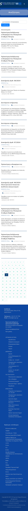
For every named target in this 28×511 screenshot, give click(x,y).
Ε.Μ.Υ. (7, 476)
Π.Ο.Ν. (7, 445)
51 (6, 284)
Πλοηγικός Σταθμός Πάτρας (8, 47)
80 (10, 297)
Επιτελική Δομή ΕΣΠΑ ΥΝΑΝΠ (13, 435)
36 (3, 278)
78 (2, 297)
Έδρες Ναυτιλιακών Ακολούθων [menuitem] (13, 405)
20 (20, 268)
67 (14, 290)
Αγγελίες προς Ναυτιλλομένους (14, 474)
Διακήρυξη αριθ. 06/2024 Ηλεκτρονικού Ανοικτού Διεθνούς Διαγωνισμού (10, 185)
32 (13, 274)
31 (10, 274)
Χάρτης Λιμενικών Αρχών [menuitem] (15, 412)
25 (13, 271)
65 (6, 290)
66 (10, 290)
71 (2, 293)
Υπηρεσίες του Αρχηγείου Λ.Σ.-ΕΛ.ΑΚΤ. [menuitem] (15, 391)
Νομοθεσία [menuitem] (11, 386)
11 (12, 265)
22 (2, 271)
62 (21, 287)
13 (19, 265)
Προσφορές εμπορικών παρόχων (14, 484)
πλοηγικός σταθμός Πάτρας (8, 71)
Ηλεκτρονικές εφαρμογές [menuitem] (15, 376)
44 (6, 281)
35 (25, 274)
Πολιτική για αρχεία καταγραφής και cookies (14, 326)
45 (10, 281)
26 (17, 271)
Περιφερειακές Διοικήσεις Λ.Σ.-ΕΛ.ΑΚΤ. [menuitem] (15, 363)
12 (15, 265)
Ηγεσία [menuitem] (10, 353)
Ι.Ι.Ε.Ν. (7, 443)
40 (17, 278)
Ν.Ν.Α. (7, 472)
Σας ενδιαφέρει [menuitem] (12, 379)
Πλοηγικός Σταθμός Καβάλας (9, 225)
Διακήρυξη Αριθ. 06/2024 (8, 199)
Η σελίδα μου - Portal (11, 433)
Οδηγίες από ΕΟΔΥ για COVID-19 (14, 478)
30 (6, 274)
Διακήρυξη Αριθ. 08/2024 (11, 80)
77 (24, 293)
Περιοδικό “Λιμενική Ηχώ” (12, 467)
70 (25, 290)
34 (21, 274)
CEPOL (7, 458)
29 (2, 274)
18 (13, 268)
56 (25, 284)
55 (21, 284)
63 (25, 287)
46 (14, 281)
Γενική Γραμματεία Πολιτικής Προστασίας (13, 481)
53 (13, 284)
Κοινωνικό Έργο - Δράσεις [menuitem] (15, 383)
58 (6, 287)
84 (25, 297)
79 (6, 297)
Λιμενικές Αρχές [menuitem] (12, 398)
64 (3, 290)
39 (14, 278)
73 (9, 293)
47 (17, 281)
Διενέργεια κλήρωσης (9, 102)
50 (3, 284)
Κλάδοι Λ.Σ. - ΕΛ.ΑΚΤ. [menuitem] (14, 360)
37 (6, 278)
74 (13, 293)
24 (10, 271)
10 (8, 265)
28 (24, 271)
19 (17, 268)
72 (6, 293)
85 (3, 300)
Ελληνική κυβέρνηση (11, 428)
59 (10, 287)
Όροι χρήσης (9, 331)
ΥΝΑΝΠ (7, 430)
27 (21, 271)
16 (6, 268)
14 (22, 265)
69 (21, 290)
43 (3, 281)
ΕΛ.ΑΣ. (7, 450)
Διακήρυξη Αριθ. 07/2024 (10, 142)
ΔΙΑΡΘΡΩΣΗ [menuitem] (9, 351)
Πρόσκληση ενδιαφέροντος (11, 164)
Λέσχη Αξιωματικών (11, 469)
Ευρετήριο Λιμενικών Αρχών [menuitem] (13, 409)
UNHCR (7, 456)
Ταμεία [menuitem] (10, 348)
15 (2, 268)
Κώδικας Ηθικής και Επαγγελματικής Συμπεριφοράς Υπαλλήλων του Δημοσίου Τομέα (14, 439)
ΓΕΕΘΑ (7, 465)
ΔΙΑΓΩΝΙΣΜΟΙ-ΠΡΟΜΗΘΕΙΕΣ (19, 39)
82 (17, 297)
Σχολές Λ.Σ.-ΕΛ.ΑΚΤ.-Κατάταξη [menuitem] (14, 370)
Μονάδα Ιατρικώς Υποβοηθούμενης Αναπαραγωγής (14, 452)
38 (10, 278)
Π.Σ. (7, 447)
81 (13, 297)
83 (21, 297)
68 (17, 290)
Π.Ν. (7, 462)
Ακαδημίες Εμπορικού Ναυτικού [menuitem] (14, 401)
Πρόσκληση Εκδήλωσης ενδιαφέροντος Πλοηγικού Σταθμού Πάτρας (11, 35)
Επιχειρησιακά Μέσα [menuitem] (13, 344)
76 (20, 293)
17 (9, 268)
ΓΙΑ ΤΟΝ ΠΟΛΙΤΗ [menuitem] (10, 374)
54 (17, 284)
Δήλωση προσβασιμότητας (12, 329)
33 (17, 274)
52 (10, 284)
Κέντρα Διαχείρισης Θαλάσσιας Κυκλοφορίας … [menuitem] (15, 416)
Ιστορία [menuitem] (10, 346)
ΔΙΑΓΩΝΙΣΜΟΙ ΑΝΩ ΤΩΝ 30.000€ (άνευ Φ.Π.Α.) (11, 84)
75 (17, 293)
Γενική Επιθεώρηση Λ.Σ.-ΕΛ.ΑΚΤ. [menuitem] (14, 356)
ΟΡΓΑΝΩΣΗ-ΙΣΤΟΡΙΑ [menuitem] (11, 337)
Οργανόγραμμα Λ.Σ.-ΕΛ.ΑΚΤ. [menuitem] (13, 366)
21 (24, 268)
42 (25, 278)
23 (6, 271)
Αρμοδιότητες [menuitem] (12, 339)
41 (21, 278)
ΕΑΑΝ (7, 460)
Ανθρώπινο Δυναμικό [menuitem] (13, 342)
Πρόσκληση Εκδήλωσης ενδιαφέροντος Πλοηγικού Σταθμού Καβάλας (11, 211)
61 (17, 287)
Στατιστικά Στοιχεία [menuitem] (13, 381)
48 (21, 281)
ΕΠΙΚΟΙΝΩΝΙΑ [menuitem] (9, 388)
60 (14, 287)
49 (25, 281)
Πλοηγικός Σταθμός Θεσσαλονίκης (10, 173)
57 (2, 287)
